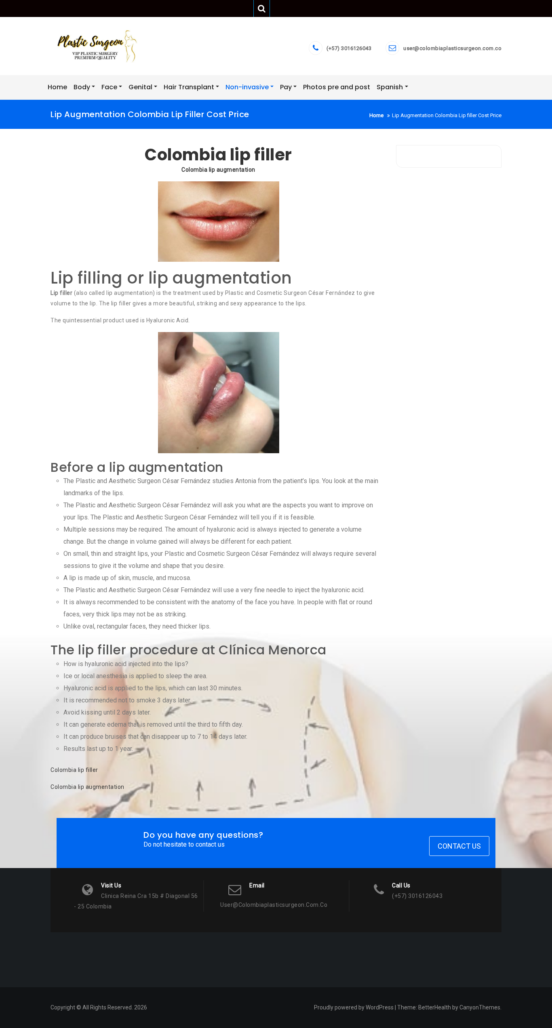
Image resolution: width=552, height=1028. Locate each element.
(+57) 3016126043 (349, 48)
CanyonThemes (479, 1007)
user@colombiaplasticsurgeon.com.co (452, 48)
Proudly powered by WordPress (354, 1007)
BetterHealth (434, 1007)
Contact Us (459, 846)
